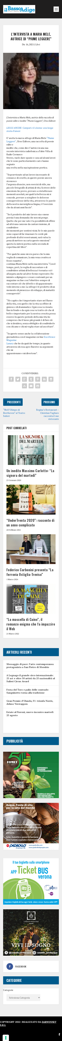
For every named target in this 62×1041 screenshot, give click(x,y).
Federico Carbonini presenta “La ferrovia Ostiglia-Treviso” (30, 572)
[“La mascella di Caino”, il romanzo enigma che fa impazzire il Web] (31, 599)
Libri (37, 44)
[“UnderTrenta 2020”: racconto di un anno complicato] (31, 500)
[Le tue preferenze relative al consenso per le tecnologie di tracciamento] (6, 1038)
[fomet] (31, 797)
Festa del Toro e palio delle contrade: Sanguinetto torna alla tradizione (27, 691)
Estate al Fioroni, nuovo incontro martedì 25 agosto (29, 713)
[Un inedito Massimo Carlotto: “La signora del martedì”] (31, 450)
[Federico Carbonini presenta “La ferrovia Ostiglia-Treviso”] (31, 549)
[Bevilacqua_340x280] (31, 954)
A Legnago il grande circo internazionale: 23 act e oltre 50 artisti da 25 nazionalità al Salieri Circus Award (30, 678)
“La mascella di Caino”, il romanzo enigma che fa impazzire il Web (30, 624)
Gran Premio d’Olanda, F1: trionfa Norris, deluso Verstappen (29, 702)
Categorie (8, 990)
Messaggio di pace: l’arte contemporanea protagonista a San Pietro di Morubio (30, 665)
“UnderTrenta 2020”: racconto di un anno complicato (30, 522)
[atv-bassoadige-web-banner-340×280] (31, 903)
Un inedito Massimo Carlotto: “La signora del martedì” (30, 473)
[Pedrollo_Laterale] (31, 848)
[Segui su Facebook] (59, 1034)
